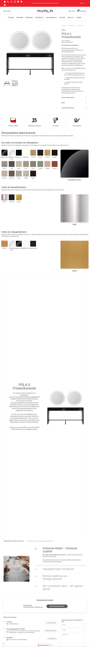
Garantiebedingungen (50, 630)
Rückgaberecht (52, 638)
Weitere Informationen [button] (68, 97)
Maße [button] (63, 102)
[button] (7, 11)
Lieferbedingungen (51, 622)
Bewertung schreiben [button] (57, 606)
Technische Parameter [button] (68, 108)
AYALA (63, 30)
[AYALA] (45, 11)
